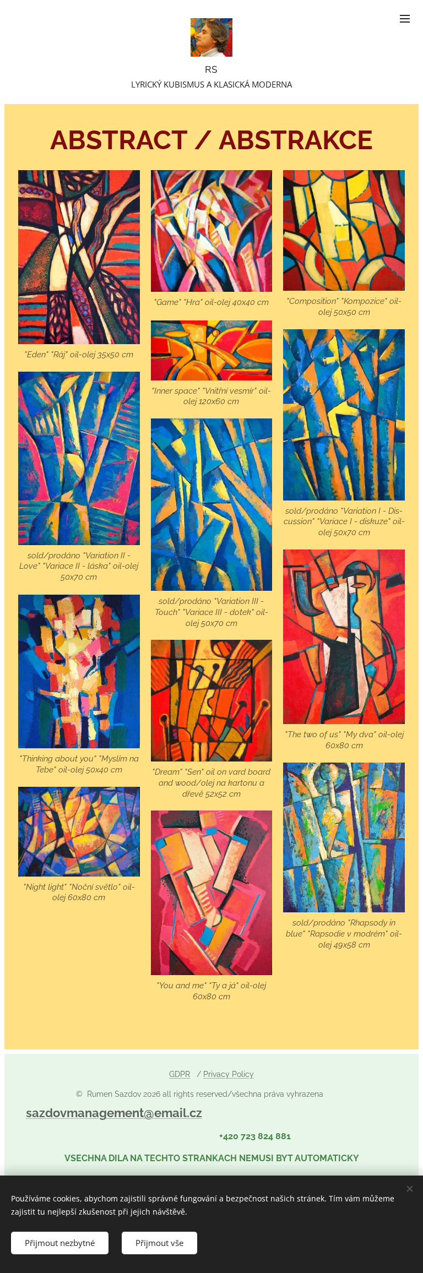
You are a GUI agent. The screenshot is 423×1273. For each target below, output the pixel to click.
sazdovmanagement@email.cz (114, 1113)
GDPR (179, 1074)
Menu (405, 18)
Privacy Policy (228, 1074)
